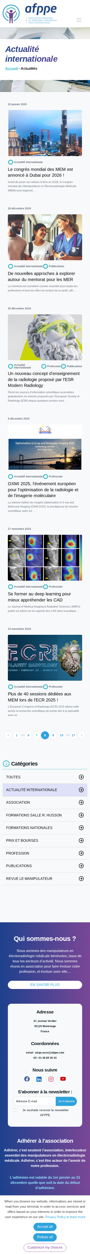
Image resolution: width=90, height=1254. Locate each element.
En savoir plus (45, 985)
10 (61, 735)
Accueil (11, 68)
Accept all (45, 1226)
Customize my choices (45, 1247)
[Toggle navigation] (79, 21)
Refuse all (45, 1237)
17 (73, 735)
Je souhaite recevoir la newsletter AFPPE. (45, 1112)
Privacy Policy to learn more (64, 1217)
